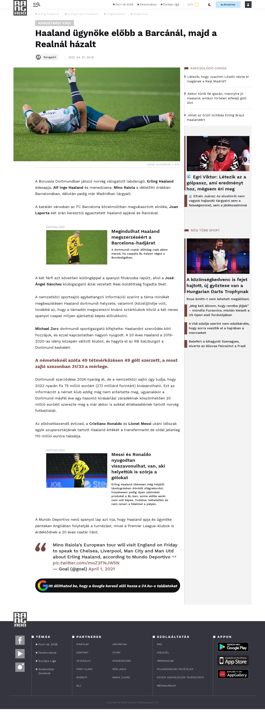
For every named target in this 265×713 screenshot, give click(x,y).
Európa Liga (171, 4)
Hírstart (82, 652)
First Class (84, 669)
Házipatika (119, 644)
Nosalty (81, 677)
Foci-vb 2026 (125, 4)
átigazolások (116, 14)
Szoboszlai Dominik (46, 671)
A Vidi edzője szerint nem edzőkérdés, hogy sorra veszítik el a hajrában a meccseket (219, 328)
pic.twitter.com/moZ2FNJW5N (86, 562)
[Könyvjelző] (18, 202)
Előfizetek (228, 5)
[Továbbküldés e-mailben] (18, 189)
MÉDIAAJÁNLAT (166, 685)
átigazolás (140, 14)
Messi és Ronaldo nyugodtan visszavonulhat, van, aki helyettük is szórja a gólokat (138, 466)
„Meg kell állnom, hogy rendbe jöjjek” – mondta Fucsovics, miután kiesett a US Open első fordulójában (219, 310)
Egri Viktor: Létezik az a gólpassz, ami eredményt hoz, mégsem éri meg (216, 182)
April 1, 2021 (101, 568)
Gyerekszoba (121, 660)
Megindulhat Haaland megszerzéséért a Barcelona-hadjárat (135, 237)
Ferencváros (148, 4)
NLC (78, 685)
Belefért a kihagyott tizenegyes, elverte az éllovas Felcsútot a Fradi (217, 343)
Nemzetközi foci (54, 23)
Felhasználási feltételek (175, 669)
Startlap (82, 644)
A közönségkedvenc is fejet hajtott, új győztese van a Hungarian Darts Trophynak (217, 285)
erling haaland (48, 14)
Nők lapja (119, 669)
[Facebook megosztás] (18, 178)
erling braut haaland (82, 14)
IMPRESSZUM (165, 660)
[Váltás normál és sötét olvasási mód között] (209, 4)
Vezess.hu (83, 660)
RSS (159, 644)
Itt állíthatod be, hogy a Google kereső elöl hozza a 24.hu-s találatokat (112, 586)
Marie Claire (121, 677)
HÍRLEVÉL (163, 652)
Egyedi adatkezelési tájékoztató (180, 677)
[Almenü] (36, 4)
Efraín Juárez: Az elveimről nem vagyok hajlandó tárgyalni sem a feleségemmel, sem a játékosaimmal (218, 200)
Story (116, 652)
